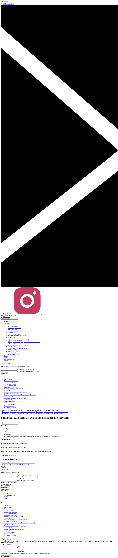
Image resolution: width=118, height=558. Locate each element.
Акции (6, 357)
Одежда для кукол (13, 351)
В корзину (4, 467)
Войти (2, 315)
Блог (5, 498)
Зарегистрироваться (11, 315)
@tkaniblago (44, 314)
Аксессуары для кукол (14, 331)
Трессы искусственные (14, 328)
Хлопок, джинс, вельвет (15, 340)
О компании (7, 493)
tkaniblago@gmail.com (7, 540)
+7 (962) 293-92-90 (8, 4)
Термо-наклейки (12, 353)
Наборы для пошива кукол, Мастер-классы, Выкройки (24, 342)
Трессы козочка (12, 326)
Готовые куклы (12, 349)
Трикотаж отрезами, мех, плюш (17, 335)
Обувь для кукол (12, 329)
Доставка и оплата (9, 359)
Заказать (3, 425)
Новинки (10, 325)
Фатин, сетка (11, 337)
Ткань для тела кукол (14, 334)
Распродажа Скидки (14, 354)
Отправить (4, 373)
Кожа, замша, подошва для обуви (17, 348)
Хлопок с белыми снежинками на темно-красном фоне (17, 464)
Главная (3, 410)
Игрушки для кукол (13, 332)
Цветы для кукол (13, 343)
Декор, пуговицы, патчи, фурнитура (18, 345)
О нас (6, 356)
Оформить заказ (5, 556)
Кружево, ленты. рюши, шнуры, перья (19, 339)
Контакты (7, 360)
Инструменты (12, 346)
